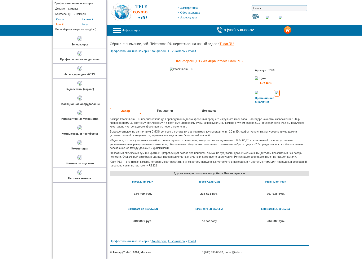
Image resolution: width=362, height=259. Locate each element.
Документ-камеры (66, 8)
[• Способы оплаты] (277, 93)
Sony (84, 24)
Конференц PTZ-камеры (168, 51)
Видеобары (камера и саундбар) (75, 29)
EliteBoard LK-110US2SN (143, 208)
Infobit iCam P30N (275, 181)
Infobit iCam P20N (209, 181)
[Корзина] (294, 30)
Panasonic (87, 19)
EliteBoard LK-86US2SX (275, 208)
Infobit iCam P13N (143, 181)
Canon (60, 19)
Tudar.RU (227, 44)
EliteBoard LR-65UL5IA (209, 208)
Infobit (192, 51)
